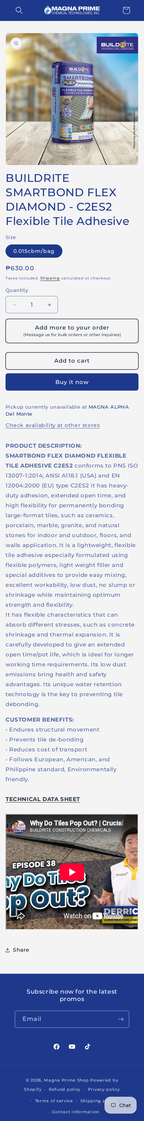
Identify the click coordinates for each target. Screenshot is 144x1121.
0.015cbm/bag (34, 251)
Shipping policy (98, 1100)
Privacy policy (104, 1089)
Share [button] (21, 949)
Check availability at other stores (53, 425)
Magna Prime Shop (66, 1080)
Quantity (17, 290)
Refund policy (64, 1089)
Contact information (75, 1111)
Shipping (50, 278)
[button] (19, 10)
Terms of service (54, 1100)
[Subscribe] (121, 1019)
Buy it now (72, 381)
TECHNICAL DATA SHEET (43, 799)
